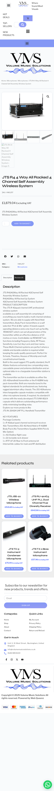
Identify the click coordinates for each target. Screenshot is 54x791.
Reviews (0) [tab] (19, 278)
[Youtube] (22, 659)
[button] (8, 5)
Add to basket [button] (14, 516)
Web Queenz (37, 698)
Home (3, 81)
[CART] (28, 18)
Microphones (12, 81)
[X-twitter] (17, 659)
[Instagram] (11, 659)
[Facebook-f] (6, 659)
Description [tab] (7, 278)
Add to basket (22, 224)
